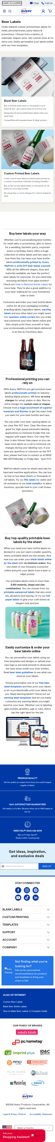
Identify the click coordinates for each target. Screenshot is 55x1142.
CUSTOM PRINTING (15, 917)
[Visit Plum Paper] (16, 1073)
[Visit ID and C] (45, 1052)
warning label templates (17, 697)
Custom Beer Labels (12, 1002)
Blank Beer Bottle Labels (15, 1006)
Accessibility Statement (40, 1114)
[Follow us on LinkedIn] (36, 898)
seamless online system (22, 316)
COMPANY (9, 947)
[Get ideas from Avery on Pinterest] (36, 890)
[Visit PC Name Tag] (27, 1042)
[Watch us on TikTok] (27, 898)
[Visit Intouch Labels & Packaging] (39, 1073)
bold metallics (34, 483)
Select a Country (25, 1128)
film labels (30, 479)
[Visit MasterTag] (18, 1083)
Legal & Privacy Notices (14, 1114)
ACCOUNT (9, 939)
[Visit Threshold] (37, 1062)
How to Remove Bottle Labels (31, 284)
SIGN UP (46, 866)
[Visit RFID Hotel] (14, 1062)
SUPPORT (8, 932)
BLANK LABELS (12, 909)
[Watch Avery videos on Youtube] (18, 898)
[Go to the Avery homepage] (26, 11)
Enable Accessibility (12, 3)
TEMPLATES (10, 924)
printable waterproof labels (19, 592)
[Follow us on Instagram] (27, 890)
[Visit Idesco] (38, 1083)
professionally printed (24, 392)
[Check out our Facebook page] (18, 890)
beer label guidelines (21, 672)
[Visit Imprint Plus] (20, 1052)
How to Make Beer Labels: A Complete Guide (25, 1011)
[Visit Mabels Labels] (27, 1032)
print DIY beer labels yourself (33, 265)
